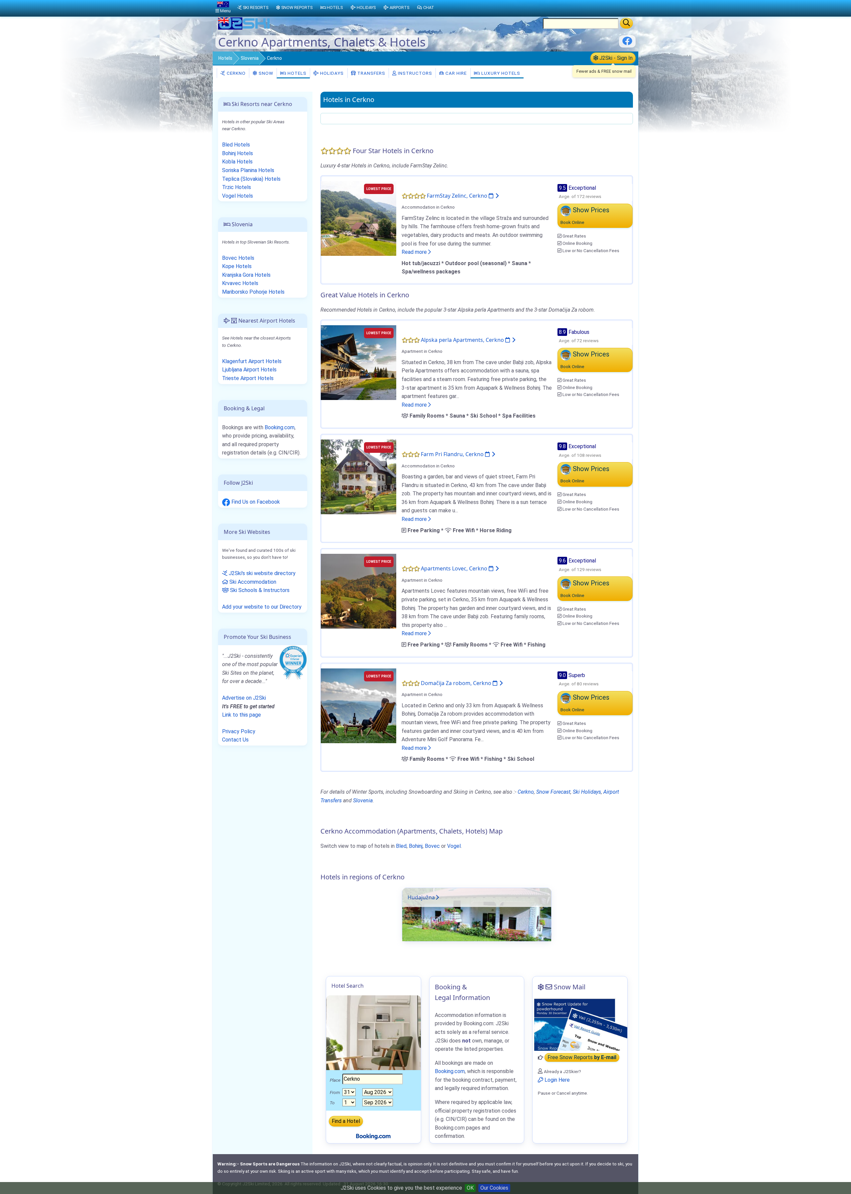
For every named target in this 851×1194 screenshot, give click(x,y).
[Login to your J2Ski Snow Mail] (580, 1024)
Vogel (454, 846)
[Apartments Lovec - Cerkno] (358, 591)
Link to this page (241, 715)
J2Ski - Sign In (615, 58)
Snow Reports (296, 7)
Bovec (432, 846)
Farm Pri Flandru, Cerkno (453, 454)
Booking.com (280, 427)
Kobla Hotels (237, 161)
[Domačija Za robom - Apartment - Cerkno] (358, 705)
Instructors (414, 73)
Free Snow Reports (581, 1057)
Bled (401, 846)
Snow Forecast (553, 792)
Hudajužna (421, 897)
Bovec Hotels (238, 258)
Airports (399, 7)
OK (470, 1188)
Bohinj (416, 846)
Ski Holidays (587, 792)
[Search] (626, 23)
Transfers (370, 73)
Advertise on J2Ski (244, 698)
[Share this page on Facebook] (627, 43)
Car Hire (455, 73)
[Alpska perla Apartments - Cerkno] (358, 362)
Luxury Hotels (500, 73)
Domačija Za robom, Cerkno (457, 683)
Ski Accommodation (252, 582)
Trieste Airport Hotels (248, 378)
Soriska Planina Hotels (248, 170)
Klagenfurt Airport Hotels (252, 361)
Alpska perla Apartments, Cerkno (463, 340)
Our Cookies (494, 1188)
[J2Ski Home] (244, 28)
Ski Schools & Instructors (259, 590)
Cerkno (235, 73)
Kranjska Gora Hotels (246, 275)
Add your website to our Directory (262, 607)
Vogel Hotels (237, 196)
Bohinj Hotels (237, 153)
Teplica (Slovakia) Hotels (251, 179)
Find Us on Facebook (255, 502)
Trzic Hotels (236, 187)
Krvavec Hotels (240, 283)
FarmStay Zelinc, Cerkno (458, 195)
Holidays (331, 73)
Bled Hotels (236, 145)
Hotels (225, 58)
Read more (415, 252)
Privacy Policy (238, 731)
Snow (265, 73)
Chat (428, 7)
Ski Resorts (255, 7)
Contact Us (235, 740)
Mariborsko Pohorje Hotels (253, 292)
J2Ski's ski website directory (261, 573)
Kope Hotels (237, 266)
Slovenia (250, 58)
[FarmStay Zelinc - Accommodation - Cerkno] (358, 218)
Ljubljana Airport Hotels (249, 369)
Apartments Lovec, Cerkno (455, 568)
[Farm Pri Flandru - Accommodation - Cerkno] (358, 476)
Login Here (556, 1080)
